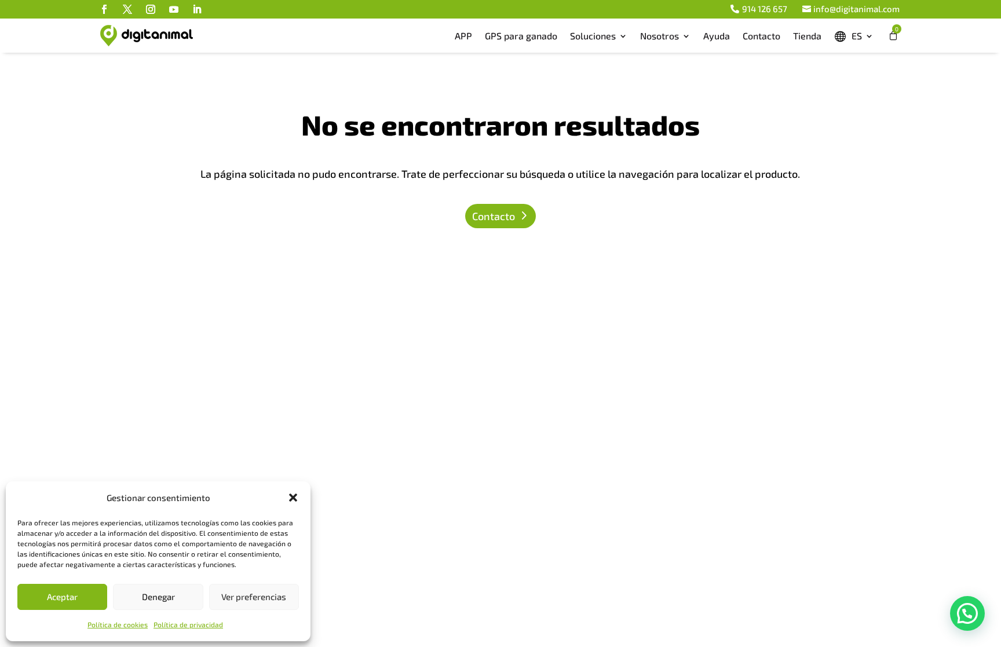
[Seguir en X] (127, 9)
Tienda (807, 35)
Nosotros (659, 35)
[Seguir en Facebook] (104, 9)
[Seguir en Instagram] (150, 9)
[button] (293, 497)
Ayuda (716, 35)
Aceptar (62, 596)
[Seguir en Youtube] (174, 9)
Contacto (761, 35)
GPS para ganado (521, 35)
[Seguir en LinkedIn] (197, 9)
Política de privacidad (188, 624)
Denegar (158, 596)
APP (463, 35)
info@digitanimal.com (856, 8)
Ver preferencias (253, 596)
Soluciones (593, 35)
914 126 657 (764, 8)
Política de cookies (117, 624)
